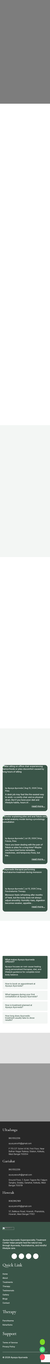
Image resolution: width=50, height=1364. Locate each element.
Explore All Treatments (25, 134)
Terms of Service (10, 1342)
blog (40, 788)
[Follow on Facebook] (14, 96)
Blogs (5, 1299)
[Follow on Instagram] (21, 96)
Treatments (8, 1282)
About (5, 1278)
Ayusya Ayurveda (15, 788)
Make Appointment (25, 1115)
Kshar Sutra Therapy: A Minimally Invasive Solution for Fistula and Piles (24, 831)
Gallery (6, 1295)
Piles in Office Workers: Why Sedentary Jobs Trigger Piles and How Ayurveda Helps (23, 781)
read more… (38, 806)
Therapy (6, 1286)
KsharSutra (7, 1325)
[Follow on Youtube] (28, 96)
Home (5, 1274)
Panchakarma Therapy (15, 891)
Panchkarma (8, 1321)
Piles (7, 791)
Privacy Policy (9, 1346)
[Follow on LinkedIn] (35, 96)
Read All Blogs (25, 758)
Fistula (8, 841)
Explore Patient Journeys (25, 451)
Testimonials (8, 1290)
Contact (6, 1303)
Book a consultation (25, 59)
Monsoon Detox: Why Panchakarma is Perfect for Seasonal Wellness (20, 881)
